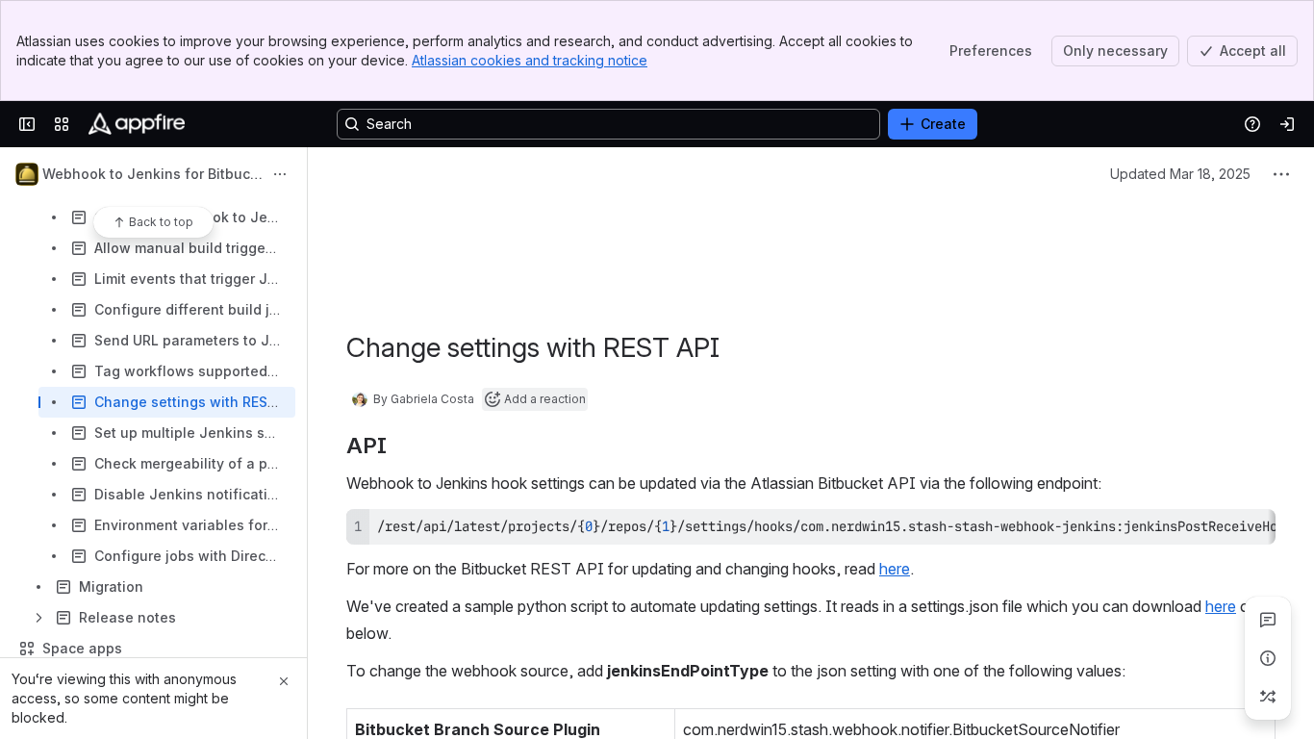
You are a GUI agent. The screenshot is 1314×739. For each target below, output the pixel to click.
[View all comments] (1267, 619)
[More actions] (279, 174)
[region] (811, 527)
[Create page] (1267, 696)
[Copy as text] (1252, 530)
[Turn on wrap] (1217, 530)
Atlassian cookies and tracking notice (529, 60)
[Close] (283, 681)
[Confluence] (137, 124)
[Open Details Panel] (1267, 658)
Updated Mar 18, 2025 (1180, 174)
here (894, 568)
